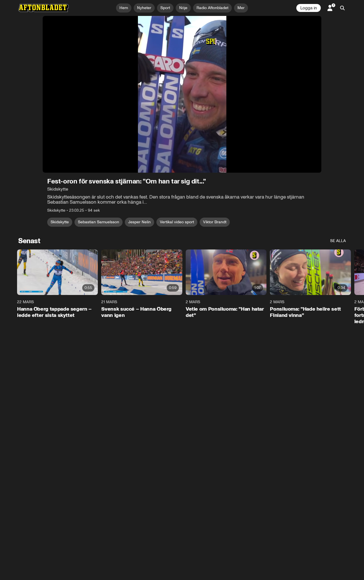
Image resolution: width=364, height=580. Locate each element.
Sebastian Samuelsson (98, 222)
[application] (182, 94)
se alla (338, 240)
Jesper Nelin (139, 222)
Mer (241, 7)
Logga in (308, 8)
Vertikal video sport (177, 222)
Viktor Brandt (214, 222)
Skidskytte (60, 222)
